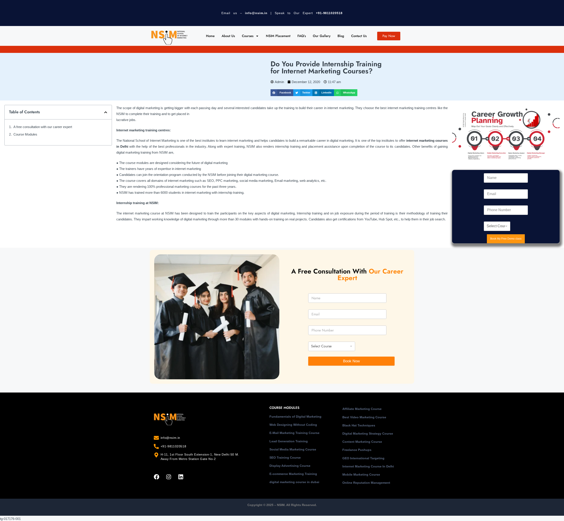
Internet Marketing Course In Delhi (368, 466)
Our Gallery (321, 35)
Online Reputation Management (366, 482)
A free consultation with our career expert (42, 127)
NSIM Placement (278, 35)
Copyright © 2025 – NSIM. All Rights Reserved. (282, 505)
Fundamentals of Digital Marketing (295, 416)
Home (210, 35)
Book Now (351, 361)
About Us (228, 35)
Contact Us (359, 35)
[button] (282, 92)
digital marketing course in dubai (294, 482)
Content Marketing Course (362, 441)
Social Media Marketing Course (292, 449)
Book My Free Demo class (505, 238)
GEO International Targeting (363, 458)
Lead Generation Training (288, 441)
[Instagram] (168, 476)
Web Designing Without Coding (293, 424)
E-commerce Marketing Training (293, 474)
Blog (341, 35)
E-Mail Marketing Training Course (294, 433)
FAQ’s (301, 35)
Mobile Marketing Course (361, 474)
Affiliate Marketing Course (362, 409)
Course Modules (25, 134)
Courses (247, 35)
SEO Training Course (285, 457)
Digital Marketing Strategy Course (367, 433)
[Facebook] (156, 476)
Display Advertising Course (289, 465)
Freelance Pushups (356, 450)
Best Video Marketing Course (364, 417)
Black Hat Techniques (358, 425)
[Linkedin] (180, 476)
